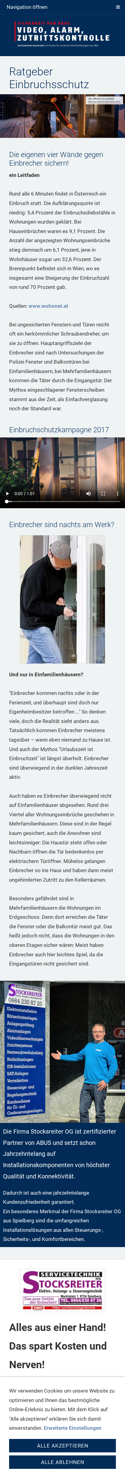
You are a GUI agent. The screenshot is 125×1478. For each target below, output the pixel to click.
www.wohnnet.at (48, 306)
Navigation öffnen (27, 7)
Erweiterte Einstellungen (73, 1428)
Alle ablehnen (62, 1462)
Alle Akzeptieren (62, 1446)
